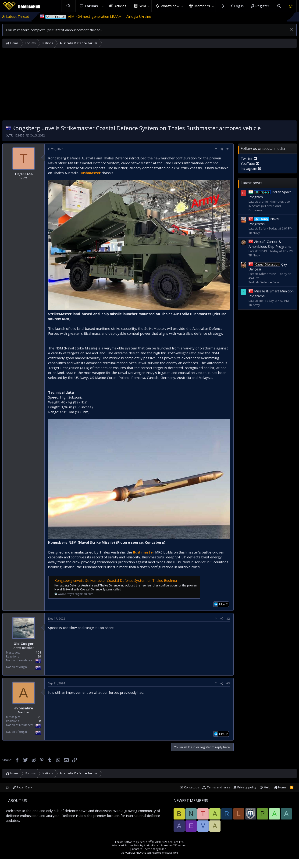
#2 (228, 619)
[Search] (279, 6)
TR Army (254, 304)
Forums (91, 6)
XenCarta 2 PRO (131, 852)
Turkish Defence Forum (265, 282)
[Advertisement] (149, 85)
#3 (228, 683)
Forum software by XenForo (149, 842)
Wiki (142, 6)
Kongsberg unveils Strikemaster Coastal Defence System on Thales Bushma (115, 580)
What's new (170, 6)
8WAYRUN (171, 852)
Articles (120, 6)
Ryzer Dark (24, 787)
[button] (102, 6)
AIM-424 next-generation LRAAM (61, 16)
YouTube (248, 163)
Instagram (249, 168)
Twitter (247, 158)
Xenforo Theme (150, 849)
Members (202, 6)
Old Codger (24, 643)
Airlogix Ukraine (105, 16)
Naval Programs (264, 221)
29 (39, 656)
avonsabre (23, 708)
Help (267, 787)
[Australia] (8, 128)
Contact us (191, 787)
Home (68, 6)
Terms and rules (218, 787)
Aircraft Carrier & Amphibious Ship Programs (270, 243)
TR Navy (254, 232)
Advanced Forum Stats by (149, 845)
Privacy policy (246, 787)
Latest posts (251, 182)
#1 (228, 149)
